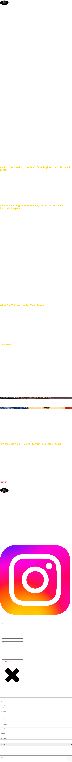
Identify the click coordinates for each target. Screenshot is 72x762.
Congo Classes (9, 23)
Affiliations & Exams (11, 40)
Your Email (3, 463)
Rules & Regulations (11, 42)
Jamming (8, 47)
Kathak (68, 706)
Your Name (3, 458)
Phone (1, 731)
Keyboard (16, 706)
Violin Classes (9, 13)
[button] (36, 62)
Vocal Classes (9, 12)
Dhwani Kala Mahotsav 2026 (10, 8)
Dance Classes (9, 15)
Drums (54, 706)
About (4, 34)
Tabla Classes (9, 17)
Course (2, 704)
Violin (42, 706)
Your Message (4, 472)
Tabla (63, 706)
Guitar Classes (9, 25)
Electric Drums (30, 707)
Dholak (59, 706)
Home (4, 7)
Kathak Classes (10, 27)
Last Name (3, 726)
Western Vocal (36, 706)
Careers (5, 60)
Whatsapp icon (4, 622)
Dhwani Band (6, 55)
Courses (5, 10)
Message (2, 709)
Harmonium (23, 706)
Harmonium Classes (11, 30)
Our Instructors (10, 37)
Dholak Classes (10, 20)
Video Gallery (9, 54)
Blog (4, 57)
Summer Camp (9, 45)
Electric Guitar (9, 706)
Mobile (2, 467)
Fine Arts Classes (10, 22)
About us (8, 35)
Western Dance (39, 707)
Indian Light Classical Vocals (18, 707)
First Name (3, 722)
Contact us (5, 59)
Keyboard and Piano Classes (13, 28)
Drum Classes (9, 18)
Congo (2, 707)
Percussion (48, 706)
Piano (29, 706)
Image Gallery (9, 52)
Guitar (2, 706)
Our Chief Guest (10, 49)
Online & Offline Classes (12, 32)
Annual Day (9, 44)
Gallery (4, 50)
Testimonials (9, 39)
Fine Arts (7, 707)
